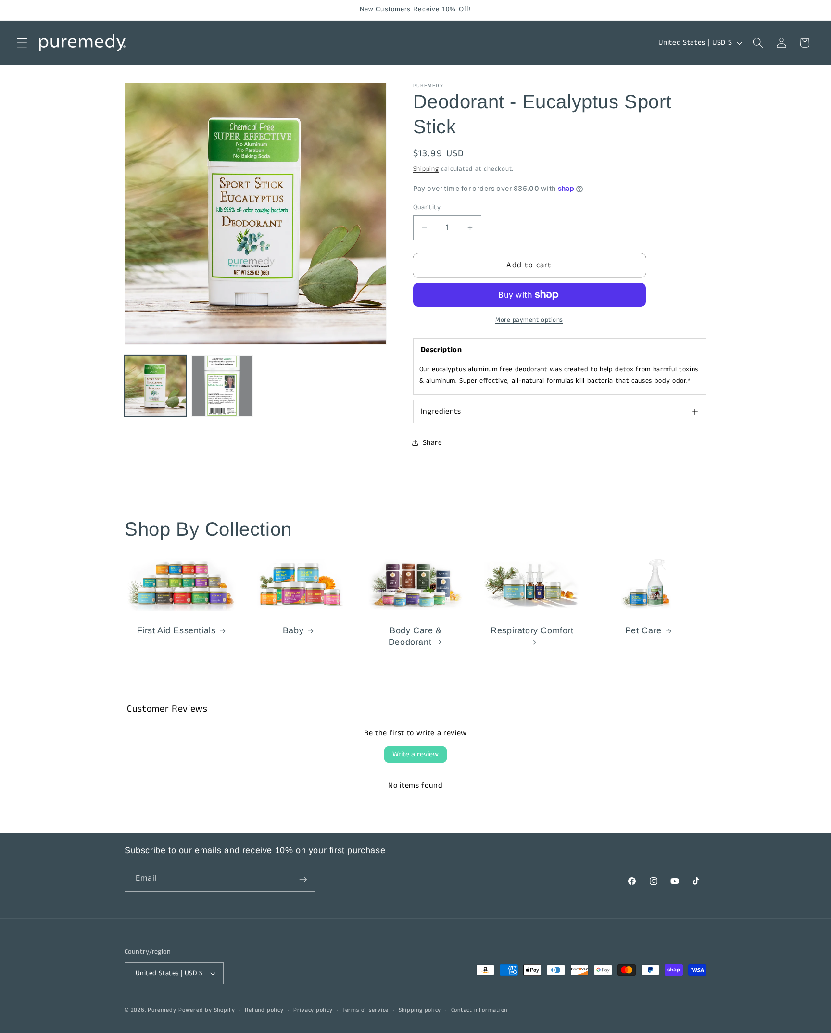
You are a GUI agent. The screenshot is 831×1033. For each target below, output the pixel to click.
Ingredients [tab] (441, 411)
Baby (293, 630)
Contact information (479, 1010)
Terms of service (365, 1010)
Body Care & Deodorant (414, 636)
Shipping (426, 169)
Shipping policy (420, 1010)
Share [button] (432, 443)
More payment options (529, 320)
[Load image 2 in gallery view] (222, 386)
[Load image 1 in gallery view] (155, 386)
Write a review (415, 754)
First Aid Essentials (176, 630)
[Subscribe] (303, 879)
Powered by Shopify (206, 1010)
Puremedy (162, 1010)
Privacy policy (313, 1010)
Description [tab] (441, 349)
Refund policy (264, 1010)
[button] (22, 42)
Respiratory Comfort (532, 630)
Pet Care (643, 630)
